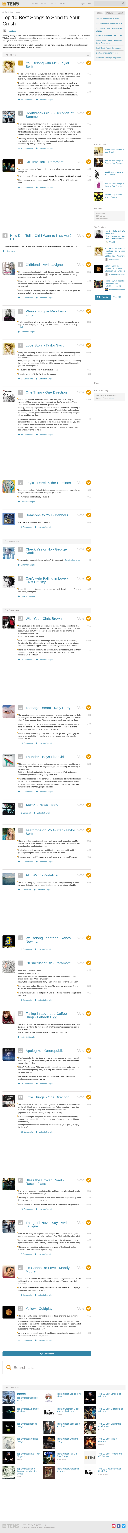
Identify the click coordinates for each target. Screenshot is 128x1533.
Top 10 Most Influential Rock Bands (109, 1469)
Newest (44, 3)
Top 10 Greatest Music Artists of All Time (68, 1410)
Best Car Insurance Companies (109, 36)
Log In (82, 3)
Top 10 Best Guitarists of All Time (110, 1410)
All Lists (35, 3)
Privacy (30, 1525)
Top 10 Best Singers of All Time (109, 1395)
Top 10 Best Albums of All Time (28, 1410)
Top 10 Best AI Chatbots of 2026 (109, 23)
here (112, 398)
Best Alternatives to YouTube (108, 53)
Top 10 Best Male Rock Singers (28, 1455)
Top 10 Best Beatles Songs (27, 1425)
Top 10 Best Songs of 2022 (27, 1399)
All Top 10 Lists (7, 12)
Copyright (37, 1525)
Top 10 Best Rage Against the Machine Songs (27, 1471)
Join (89, 3)
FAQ (44, 1525)
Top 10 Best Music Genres (107, 1440)
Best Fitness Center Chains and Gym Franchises (109, 42)
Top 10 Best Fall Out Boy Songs (67, 1455)
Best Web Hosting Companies (108, 58)
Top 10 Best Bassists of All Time (68, 1425)
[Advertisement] (46, 212)
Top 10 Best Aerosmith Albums (68, 1469)
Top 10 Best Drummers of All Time (109, 1425)
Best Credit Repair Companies (108, 48)
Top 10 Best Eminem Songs (67, 1440)
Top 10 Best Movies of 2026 (107, 19)
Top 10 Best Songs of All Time (69, 1395)
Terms (24, 1525)
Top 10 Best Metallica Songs (27, 1440)
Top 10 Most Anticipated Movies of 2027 (109, 29)
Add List (53, 3)
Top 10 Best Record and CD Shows (110, 1455)
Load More (47, 1354)
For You (63, 3)
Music (18, 12)
